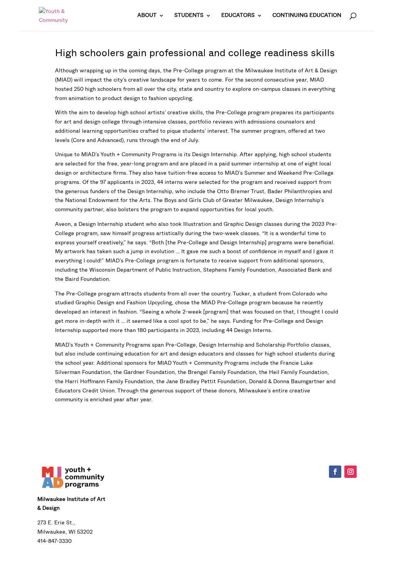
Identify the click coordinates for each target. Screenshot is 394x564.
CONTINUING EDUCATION (306, 16)
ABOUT (147, 16)
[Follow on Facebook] (335, 472)
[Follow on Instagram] (350, 472)
